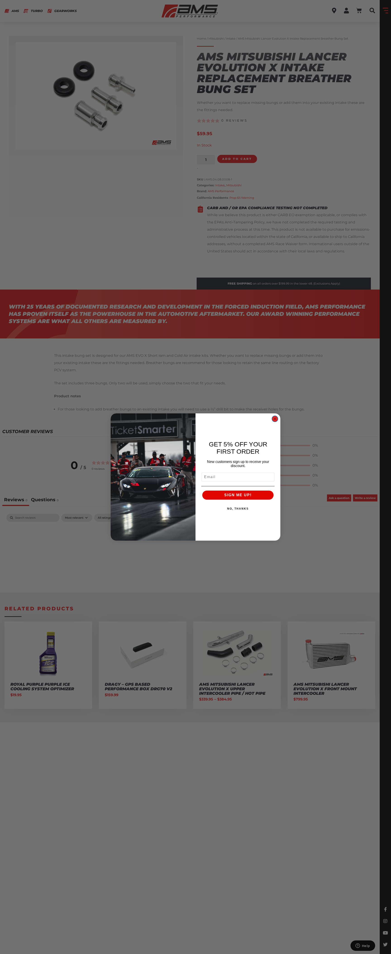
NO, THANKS (238, 508)
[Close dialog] (275, 419)
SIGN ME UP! (238, 495)
